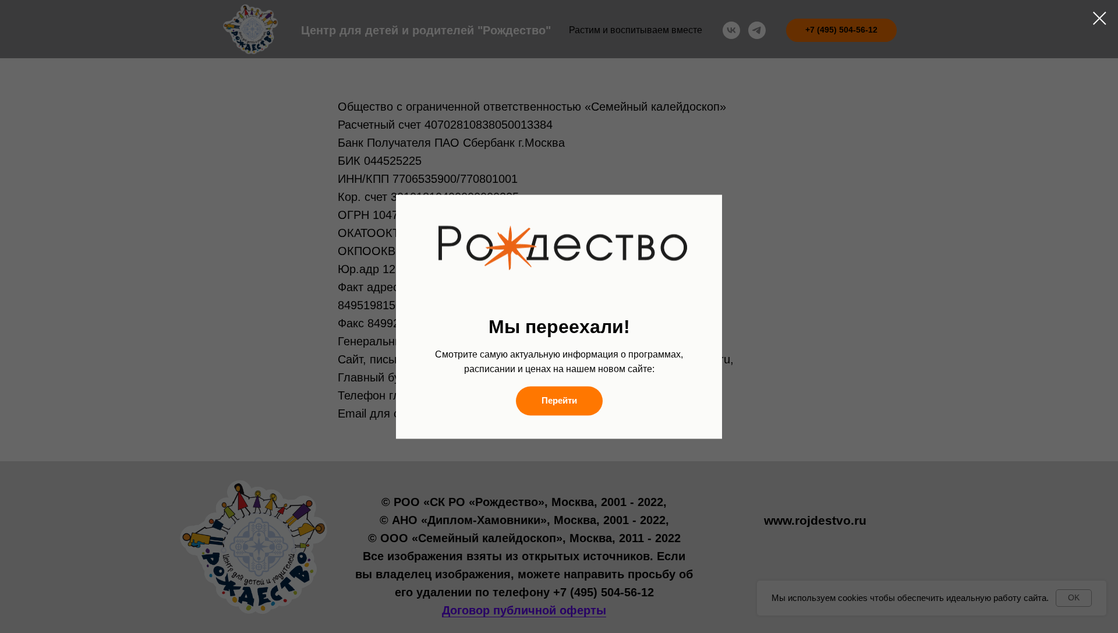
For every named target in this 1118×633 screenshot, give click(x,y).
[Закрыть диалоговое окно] (1099, 18)
